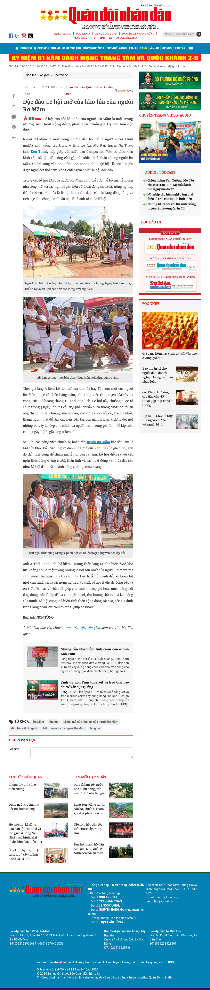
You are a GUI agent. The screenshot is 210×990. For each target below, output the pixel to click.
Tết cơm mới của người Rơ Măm (63, 728)
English (81, 37)
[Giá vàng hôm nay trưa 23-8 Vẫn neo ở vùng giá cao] (170, 330)
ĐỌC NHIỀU (151, 304)
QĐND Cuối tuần (106, 33)
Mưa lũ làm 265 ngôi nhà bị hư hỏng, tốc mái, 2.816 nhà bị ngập (90, 789)
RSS (171, 962)
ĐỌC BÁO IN (83, 33)
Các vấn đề (61, 75)
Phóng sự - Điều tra (173, 48)
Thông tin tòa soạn (88, 962)
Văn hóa (154, 48)
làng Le (95, 728)
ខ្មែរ (110, 37)
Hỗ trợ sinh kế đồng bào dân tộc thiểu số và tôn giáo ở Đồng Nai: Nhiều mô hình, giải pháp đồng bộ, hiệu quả (25, 833)
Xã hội (143, 48)
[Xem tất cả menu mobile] (190, 48)
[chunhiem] (170, 101)
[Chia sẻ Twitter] (14, 106)
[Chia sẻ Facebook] (14, 96)
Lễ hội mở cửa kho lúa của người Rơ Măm (90, 722)
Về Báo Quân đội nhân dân (54, 962)
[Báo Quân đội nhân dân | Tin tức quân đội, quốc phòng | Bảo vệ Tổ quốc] (105, 17)
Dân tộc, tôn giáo (86, 628)
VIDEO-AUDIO (62, 33)
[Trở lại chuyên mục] (14, 137)
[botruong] (170, 80)
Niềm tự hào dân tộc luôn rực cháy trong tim (88, 829)
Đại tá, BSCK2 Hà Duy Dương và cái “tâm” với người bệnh (157, 420)
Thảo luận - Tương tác (120, 962)
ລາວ (102, 37)
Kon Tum (38, 152)
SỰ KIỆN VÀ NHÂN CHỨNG (138, 33)
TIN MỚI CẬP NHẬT (90, 777)
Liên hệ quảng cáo (152, 962)
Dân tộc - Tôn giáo (38, 75)
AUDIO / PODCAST (160, 172)
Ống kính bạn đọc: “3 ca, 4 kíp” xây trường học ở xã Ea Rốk (23, 854)
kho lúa (53, 722)
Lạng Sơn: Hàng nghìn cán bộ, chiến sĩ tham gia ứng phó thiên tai (89, 809)
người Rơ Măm (98, 442)
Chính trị (26, 48)
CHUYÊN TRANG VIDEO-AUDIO (165, 115)
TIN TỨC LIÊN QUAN (25, 777)
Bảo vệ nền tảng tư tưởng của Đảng (105, 48)
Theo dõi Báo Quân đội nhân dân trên (89, 91)
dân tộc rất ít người (24, 728)
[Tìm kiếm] (198, 34)
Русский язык (126, 37)
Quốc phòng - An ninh (47, 48)
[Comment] (14, 117)
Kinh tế (133, 48)
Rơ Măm (38, 722)
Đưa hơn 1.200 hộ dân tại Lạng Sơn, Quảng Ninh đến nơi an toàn (89, 849)
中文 (93, 37)
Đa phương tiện (71, 48)
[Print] (14, 127)
